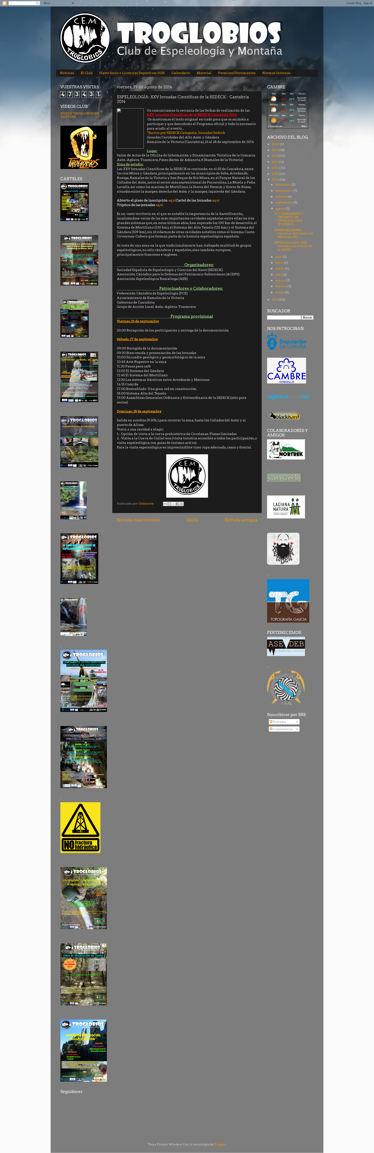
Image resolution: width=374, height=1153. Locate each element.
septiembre (284, 202)
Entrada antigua (240, 520)
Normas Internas (276, 73)
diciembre (283, 184)
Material (204, 73)
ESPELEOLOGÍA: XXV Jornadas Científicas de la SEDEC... (293, 246)
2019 (275, 150)
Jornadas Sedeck (211, 133)
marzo (280, 280)
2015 (275, 173)
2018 (275, 156)
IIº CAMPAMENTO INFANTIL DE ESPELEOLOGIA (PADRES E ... (288, 219)
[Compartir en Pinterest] (181, 504)
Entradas (279, 721)
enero (280, 292)
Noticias (67, 73)
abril (279, 274)
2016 (275, 167)
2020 (276, 144)
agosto (280, 208)
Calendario (180, 73)
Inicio (192, 520)
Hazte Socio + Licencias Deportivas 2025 (132, 73)
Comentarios (282, 729)
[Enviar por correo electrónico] (165, 504)
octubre (281, 196)
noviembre (284, 190)
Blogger (220, 1144)
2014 (275, 179)
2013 (275, 299)
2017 (275, 162)
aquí (172, 200)
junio (279, 262)
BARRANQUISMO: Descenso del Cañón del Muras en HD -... (293, 233)
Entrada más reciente (138, 520)
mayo (280, 268)
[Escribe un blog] (169, 504)
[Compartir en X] (173, 504)
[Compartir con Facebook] (177, 504)
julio (279, 256)
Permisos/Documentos (237, 73)
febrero (281, 286)
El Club (87, 73)
